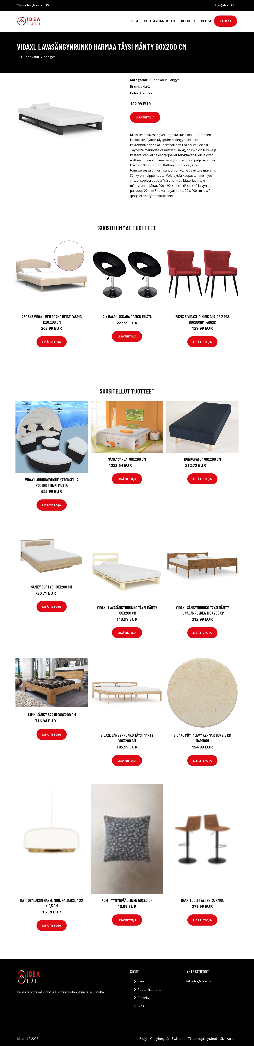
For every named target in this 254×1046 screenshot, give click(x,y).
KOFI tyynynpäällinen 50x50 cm (127, 900)
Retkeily (188, 21)
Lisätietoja (145, 117)
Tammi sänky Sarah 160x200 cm (52, 714)
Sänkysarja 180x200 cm (127, 459)
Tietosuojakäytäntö (202, 1038)
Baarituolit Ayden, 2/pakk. (202, 900)
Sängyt (49, 57)
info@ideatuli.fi (224, 5)
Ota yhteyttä (159, 1038)
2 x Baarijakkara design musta (127, 316)
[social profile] (47, 5)
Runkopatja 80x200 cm (202, 459)
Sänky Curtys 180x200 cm (51, 586)
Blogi (206, 21)
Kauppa (225, 21)
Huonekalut (30, 57)
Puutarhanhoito (159, 21)
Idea (134, 21)
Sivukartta (228, 1038)
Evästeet (178, 1038)
